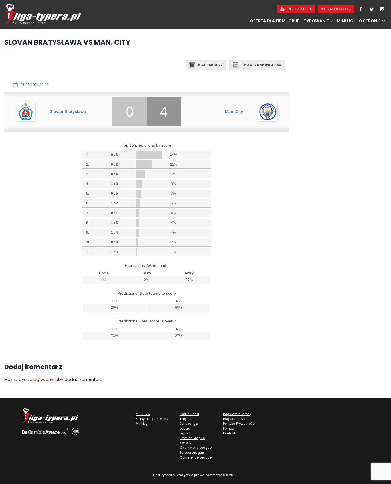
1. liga (184, 418)
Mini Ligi (346, 21)
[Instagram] (382, 9)
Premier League (192, 438)
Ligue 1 (185, 433)
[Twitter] (371, 9)
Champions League (196, 447)
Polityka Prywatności (239, 423)
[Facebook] (360, 9)
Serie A (185, 442)
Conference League (196, 457)
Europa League (192, 452)
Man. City (234, 111)
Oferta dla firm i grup (275, 21)
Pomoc (228, 428)
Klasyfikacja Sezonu (152, 418)
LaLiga (185, 428)
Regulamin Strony (237, 414)
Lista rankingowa (261, 65)
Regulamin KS (234, 418)
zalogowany (40, 379)
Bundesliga (189, 423)
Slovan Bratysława (68, 111)
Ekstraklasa (189, 414)
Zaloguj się (338, 9)
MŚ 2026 (143, 414)
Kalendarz (210, 65)
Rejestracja (299, 9)
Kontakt (229, 433)
